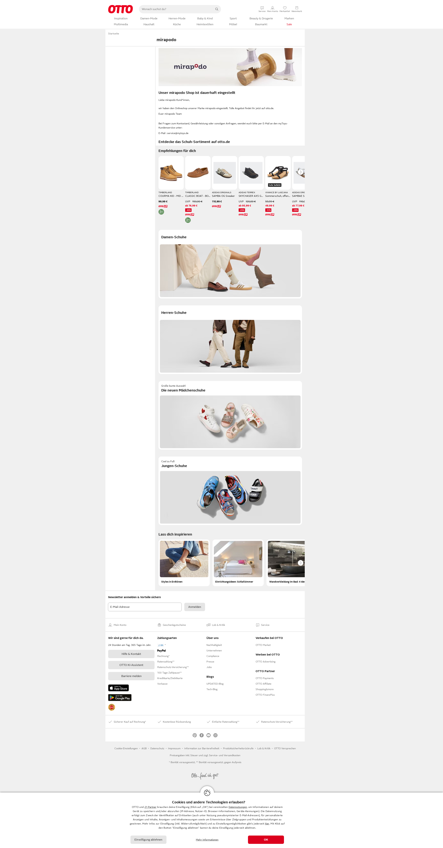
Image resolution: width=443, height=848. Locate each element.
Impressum (174, 748)
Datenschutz (157, 748)
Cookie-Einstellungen (126, 748)
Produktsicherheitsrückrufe (238, 748)
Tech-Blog (212, 689)
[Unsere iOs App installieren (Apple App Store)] (118, 687)
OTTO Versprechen (285, 748)
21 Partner (150, 807)
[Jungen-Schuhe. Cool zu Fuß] (230, 491)
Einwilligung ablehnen (148, 839)
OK (266, 839)
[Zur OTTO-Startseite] (120, 9)
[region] (221, 820)
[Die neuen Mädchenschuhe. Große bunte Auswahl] (230, 415)
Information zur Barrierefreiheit (201, 748)
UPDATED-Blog (215, 683)
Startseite (113, 33)
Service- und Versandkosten (224, 755)
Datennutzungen (238, 807)
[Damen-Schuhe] (230, 264)
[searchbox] (176, 9)
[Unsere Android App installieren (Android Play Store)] (120, 697)
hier (267, 823)
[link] (111, 707)
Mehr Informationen (207, 839)
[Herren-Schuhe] (230, 339)
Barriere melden (131, 676)
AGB (144, 748)
